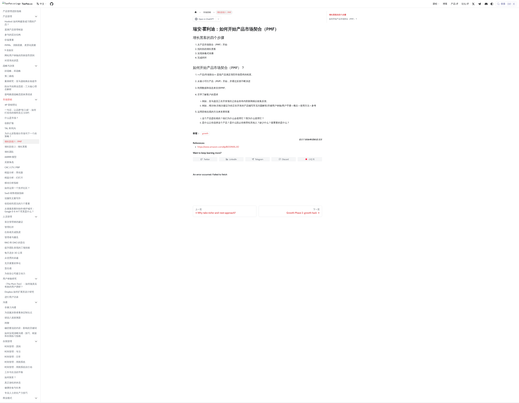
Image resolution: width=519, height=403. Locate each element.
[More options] (218, 19)
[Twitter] (473, 4)
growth (205, 133)
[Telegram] (479, 4)
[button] (20, 16)
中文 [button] (42, 3)
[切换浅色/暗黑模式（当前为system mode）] (492, 4)
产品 (453, 3)
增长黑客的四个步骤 (337, 15)
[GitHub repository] (51, 4)
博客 (445, 3)
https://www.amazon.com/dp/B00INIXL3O (218, 146)
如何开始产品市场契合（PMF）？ (343, 19)
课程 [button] (435, 3)
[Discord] (486, 4)
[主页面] (195, 12)
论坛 (463, 3)
